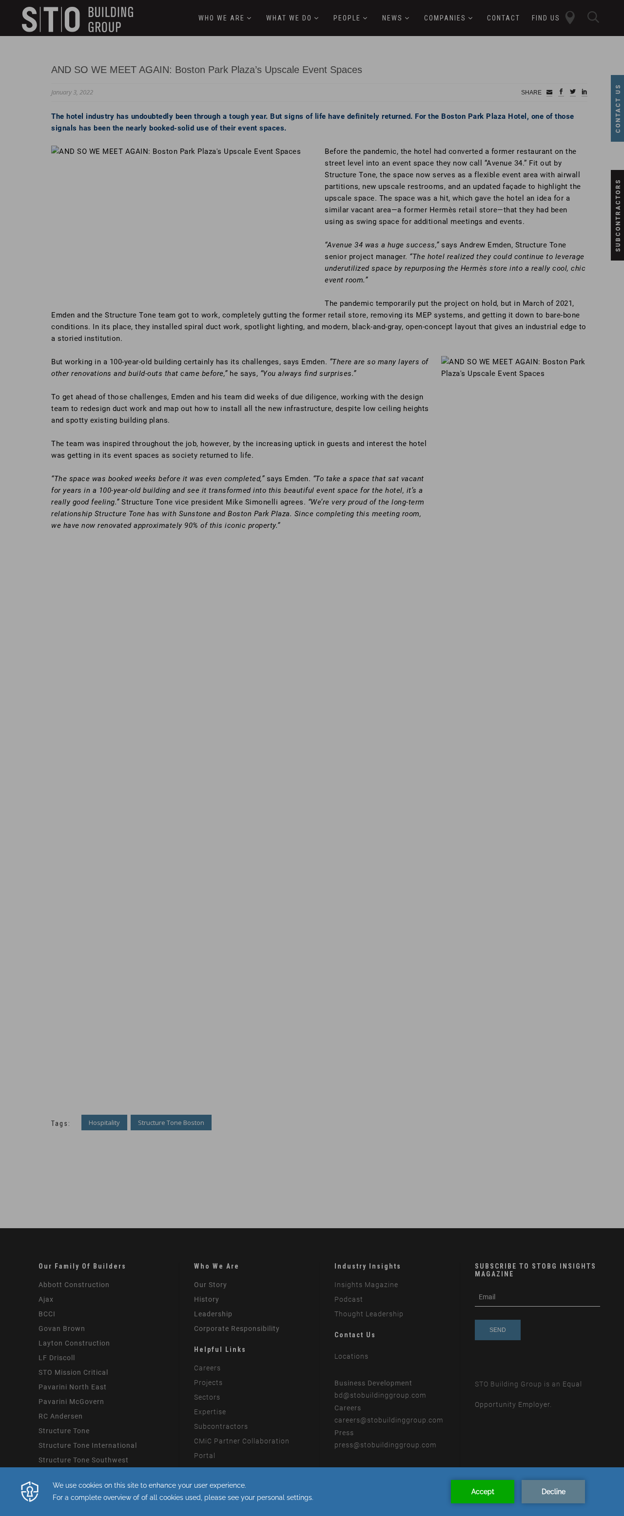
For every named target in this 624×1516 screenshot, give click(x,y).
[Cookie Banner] (312, 1491)
